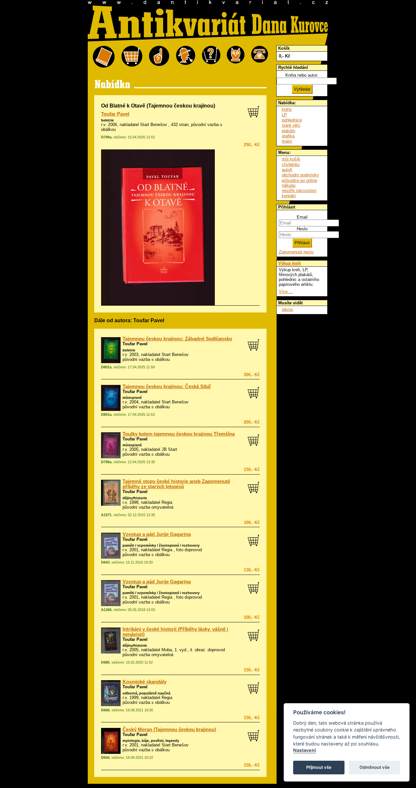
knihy (287, 109)
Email (302, 217)
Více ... (286, 291)
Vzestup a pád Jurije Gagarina (157, 534)
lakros (287, 309)
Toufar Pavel (115, 114)
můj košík (291, 159)
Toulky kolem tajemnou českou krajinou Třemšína (179, 434)
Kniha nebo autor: (301, 75)
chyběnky (291, 164)
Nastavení (304, 750)
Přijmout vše (319, 767)
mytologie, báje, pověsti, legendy (151, 741)
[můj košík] (131, 57)
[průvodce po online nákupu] (211, 57)
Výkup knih (289, 263)
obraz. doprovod (210, 649)
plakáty (288, 130)
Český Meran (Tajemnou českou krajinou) (169, 729)
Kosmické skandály (144, 681)
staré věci (291, 125)
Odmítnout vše (374, 767)
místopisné (132, 398)
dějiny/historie (135, 498)
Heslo (302, 228)
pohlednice (292, 120)
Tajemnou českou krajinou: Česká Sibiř (167, 386)
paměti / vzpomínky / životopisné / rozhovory (161, 545)
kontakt (289, 195)
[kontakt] (259, 57)
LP (284, 114)
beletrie (107, 120)
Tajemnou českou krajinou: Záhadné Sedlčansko (177, 338)
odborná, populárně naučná (146, 693)
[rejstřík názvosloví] (236, 57)
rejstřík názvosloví (299, 190)
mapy (287, 141)
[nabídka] (104, 57)
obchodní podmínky (300, 174)
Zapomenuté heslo (296, 251)
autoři (287, 169)
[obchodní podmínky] (159, 57)
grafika (288, 135)
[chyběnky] (185, 57)
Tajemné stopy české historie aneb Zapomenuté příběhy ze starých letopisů (176, 484)
